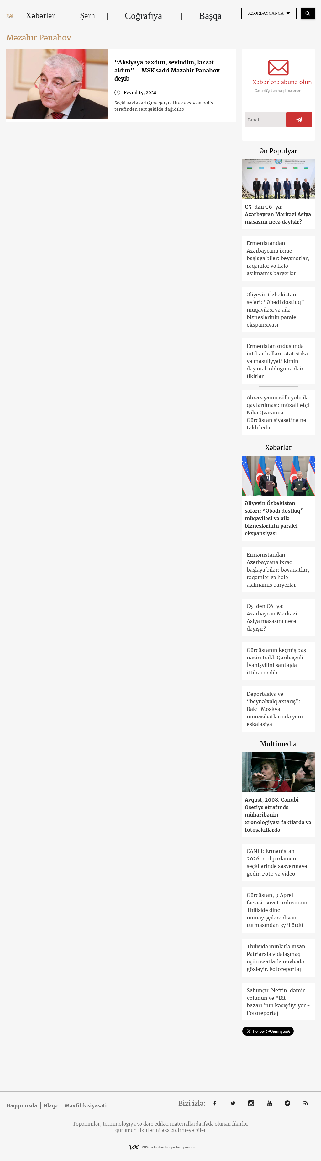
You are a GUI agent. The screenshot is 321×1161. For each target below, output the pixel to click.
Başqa (210, 15)
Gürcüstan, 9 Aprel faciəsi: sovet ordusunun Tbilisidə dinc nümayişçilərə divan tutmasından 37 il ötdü (277, 910)
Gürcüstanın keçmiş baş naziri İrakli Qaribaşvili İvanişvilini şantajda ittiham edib (276, 661)
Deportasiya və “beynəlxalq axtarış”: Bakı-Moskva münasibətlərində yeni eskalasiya (275, 709)
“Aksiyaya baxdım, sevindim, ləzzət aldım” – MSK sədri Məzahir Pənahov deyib (166, 70)
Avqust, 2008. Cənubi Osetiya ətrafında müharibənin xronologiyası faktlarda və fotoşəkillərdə (278, 814)
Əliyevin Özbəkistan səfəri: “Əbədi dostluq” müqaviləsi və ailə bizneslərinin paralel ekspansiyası (275, 309)
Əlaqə (51, 1105)
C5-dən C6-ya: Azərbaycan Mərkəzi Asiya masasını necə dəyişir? (278, 214)
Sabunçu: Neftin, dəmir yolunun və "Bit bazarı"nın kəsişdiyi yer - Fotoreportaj (278, 1001)
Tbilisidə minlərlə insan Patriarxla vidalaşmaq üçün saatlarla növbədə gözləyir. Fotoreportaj (276, 957)
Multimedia (278, 744)
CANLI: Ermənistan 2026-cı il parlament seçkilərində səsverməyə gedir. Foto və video (277, 862)
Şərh (87, 15)
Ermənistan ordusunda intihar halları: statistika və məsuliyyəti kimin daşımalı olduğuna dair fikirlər (277, 361)
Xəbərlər (40, 15)
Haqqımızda (21, 1105)
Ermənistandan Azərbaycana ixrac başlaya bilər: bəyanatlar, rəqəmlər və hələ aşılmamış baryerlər (278, 258)
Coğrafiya (143, 15)
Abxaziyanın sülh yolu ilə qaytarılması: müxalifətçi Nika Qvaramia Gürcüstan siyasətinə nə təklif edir (278, 412)
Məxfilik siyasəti (86, 1105)
